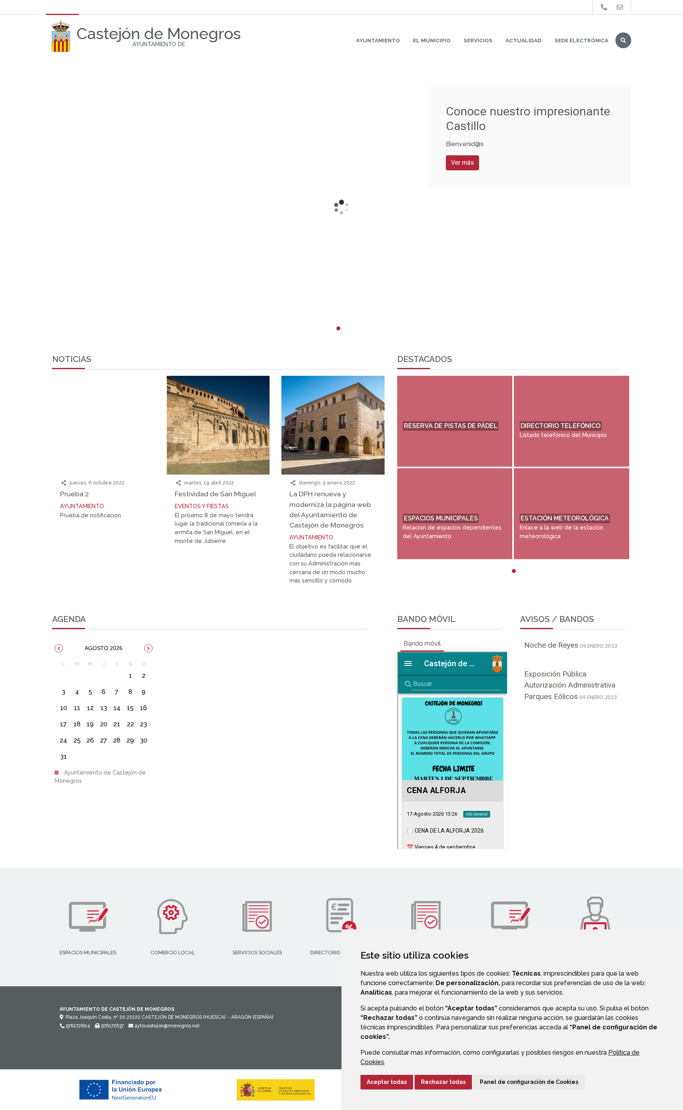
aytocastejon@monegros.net (166, 1026)
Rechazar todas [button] (443, 1082)
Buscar (623, 40)
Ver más (462, 162)
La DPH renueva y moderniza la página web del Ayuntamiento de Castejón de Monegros (330, 509)
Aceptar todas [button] (387, 1082)
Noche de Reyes (551, 645)
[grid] (104, 713)
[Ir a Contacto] (620, 7)
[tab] (422, 644)
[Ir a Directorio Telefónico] (604, 7)
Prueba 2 (74, 494)
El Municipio (432, 40)
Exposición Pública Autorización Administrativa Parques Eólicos (569, 685)
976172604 (77, 1026)
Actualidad (523, 40)
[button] (59, 648)
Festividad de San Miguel (215, 494)
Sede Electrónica (581, 40)
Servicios (478, 40)
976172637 (112, 1026)
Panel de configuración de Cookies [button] (529, 1082)
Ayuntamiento (378, 40)
